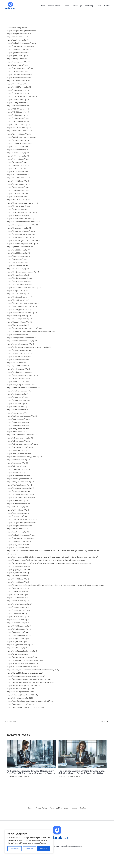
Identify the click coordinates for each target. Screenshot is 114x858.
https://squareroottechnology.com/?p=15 (24, 456)
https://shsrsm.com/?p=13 (18, 441)
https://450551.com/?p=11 (18, 156)
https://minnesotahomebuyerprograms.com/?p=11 (29, 347)
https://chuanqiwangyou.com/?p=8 (22, 657)
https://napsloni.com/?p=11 (19, 356)
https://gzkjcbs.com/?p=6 (18, 544)
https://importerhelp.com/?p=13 (21, 231)
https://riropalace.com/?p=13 (19, 400)
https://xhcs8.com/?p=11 (17, 516)
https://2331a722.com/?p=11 (19, 127)
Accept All (43, 849)
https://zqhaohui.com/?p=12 (19, 74)
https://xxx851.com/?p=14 (18, 40)
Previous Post (9, 721)
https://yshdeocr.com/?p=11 (19, 541)
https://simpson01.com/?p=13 (20, 447)
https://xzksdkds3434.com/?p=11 (21, 535)
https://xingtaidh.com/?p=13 (19, 525)
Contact (83, 808)
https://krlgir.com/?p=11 (17, 290)
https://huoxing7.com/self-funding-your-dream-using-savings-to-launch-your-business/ (46, 560)
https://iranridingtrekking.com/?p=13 (23, 240)
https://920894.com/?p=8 (18, 632)
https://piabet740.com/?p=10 (19, 372)
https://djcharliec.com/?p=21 (19, 604)
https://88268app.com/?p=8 (19, 626)
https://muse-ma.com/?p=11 (19, 350)
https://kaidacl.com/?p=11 (18, 275)
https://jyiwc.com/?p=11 (17, 259)
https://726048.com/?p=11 (18, 190)
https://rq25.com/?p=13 (17, 403)
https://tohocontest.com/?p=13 (20, 494)
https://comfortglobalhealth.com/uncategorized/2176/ (30, 701)
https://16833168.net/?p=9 (18, 610)
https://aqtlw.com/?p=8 (17, 641)
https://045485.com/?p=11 (18, 84)
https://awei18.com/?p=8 (17, 654)
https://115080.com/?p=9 (17, 591)
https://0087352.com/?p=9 (18, 576)
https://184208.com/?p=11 (18, 112)
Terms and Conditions (59, 808)
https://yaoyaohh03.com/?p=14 (20, 46)
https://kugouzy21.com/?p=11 (19, 297)
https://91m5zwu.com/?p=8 (19, 629)
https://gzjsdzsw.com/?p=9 (18, 566)
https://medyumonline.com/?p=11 (21, 337)
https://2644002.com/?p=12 (19, 134)
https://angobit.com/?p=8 (18, 638)
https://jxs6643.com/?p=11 (18, 256)
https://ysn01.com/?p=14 (17, 55)
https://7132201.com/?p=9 (18, 623)
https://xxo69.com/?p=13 (17, 529)
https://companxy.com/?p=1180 (20, 704)
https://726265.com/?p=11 (18, 193)
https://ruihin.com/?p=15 (18, 410)
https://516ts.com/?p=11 (17, 162)
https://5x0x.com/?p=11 (17, 168)
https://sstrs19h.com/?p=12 (18, 460)
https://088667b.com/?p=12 (19, 87)
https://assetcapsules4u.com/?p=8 (22, 651)
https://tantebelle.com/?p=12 (19, 485)
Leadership (13, 27)
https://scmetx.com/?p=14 (18, 419)
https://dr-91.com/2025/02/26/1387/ (22, 666)
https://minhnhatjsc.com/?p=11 (20, 344)
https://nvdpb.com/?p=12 (18, 359)
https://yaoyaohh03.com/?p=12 (20, 538)
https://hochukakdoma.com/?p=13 (22, 218)
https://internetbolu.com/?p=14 (20, 237)
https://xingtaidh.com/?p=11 (19, 34)
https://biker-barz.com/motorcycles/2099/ (25, 660)
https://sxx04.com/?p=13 (17, 472)
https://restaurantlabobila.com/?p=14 (23, 388)
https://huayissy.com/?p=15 (19, 228)
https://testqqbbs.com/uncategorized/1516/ (26, 676)
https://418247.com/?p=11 (18, 153)
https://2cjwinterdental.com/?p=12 (22, 137)
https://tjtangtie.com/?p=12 (19, 491)
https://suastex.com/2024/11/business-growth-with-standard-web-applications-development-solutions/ (52, 557)
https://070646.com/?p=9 (18, 579)
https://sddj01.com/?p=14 (18, 428)
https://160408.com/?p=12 (18, 109)
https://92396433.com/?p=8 (19, 635)
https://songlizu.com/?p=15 (19, 453)
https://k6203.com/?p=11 (17, 265)
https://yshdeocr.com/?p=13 (19, 49)
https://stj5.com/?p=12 (16, 466)
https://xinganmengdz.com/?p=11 (21, 522)
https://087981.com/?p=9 (18, 588)
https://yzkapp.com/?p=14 (18, 59)
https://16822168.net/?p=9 (18, 607)
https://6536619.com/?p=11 (18, 178)
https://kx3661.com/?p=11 (18, 300)
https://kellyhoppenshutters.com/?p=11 (24, 287)
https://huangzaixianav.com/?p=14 (22, 225)
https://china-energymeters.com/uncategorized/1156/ (30, 682)
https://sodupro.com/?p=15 (18, 450)
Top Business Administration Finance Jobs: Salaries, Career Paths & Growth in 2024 (81, 772)
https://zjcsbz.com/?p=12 (18, 71)
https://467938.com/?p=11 (18, 159)
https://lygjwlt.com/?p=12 (18, 325)
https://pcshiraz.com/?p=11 (18, 369)
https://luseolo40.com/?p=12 (19, 322)
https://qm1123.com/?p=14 (18, 378)
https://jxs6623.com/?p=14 (18, 250)
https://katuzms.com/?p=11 (19, 281)
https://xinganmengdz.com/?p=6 (21, 30)
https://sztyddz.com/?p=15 (18, 475)
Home (30, 808)
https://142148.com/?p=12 (18, 106)
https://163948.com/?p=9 (18, 601)
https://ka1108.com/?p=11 (18, 269)
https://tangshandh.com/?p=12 (20, 482)
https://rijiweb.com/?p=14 (18, 394)
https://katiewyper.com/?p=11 (19, 278)
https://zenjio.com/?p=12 (17, 65)
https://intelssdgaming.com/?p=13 (22, 234)
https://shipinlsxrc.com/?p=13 (20, 438)
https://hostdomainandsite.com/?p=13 (24, 222)
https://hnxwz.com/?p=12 (18, 215)
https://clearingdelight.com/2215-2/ (22, 695)
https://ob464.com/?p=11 (17, 363)
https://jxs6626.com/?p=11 (18, 253)
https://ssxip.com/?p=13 (17, 463)
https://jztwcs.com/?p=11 (17, 262)
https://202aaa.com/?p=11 (18, 121)
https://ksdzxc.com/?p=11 (18, 294)
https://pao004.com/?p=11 (18, 366)
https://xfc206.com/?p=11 (18, 513)
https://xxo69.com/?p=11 (17, 37)
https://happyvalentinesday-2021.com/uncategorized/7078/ (33, 670)
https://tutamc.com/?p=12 (18, 504)
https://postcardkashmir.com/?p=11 (22, 375)
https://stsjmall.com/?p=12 (18, 469)
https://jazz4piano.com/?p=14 (20, 247)
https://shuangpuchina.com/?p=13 (22, 444)
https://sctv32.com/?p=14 (18, 422)
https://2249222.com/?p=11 (18, 124)
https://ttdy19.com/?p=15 (17, 500)
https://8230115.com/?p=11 (18, 200)
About (74, 808)
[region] (28, 842)
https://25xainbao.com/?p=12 (19, 131)
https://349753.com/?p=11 (18, 146)
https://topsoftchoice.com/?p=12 (21, 497)
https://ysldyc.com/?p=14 (18, 52)
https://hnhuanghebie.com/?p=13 (22, 212)
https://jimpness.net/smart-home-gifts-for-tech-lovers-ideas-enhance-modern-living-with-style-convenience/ (55, 585)
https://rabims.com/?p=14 (18, 381)
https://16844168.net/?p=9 (18, 613)
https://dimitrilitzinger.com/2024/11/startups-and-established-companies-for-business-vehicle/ (49, 563)
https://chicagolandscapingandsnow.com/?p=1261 (29, 679)
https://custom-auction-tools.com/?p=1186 (25, 707)
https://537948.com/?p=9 (18, 547)
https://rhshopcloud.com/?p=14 (20, 391)
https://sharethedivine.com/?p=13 (22, 435)
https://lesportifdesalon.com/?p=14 (22, 312)
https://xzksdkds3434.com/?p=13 (21, 43)
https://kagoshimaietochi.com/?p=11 (23, 272)
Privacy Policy (41, 808)
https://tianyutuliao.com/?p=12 (20, 488)
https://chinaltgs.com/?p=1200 (20, 692)
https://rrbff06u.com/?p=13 (18, 406)
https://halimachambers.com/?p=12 (22, 203)
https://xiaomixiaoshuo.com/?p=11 (22, 519)
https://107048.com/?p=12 (18, 90)
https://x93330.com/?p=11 (18, 510)
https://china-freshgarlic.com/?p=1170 (23, 685)
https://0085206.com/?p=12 (19, 77)
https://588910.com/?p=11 (18, 165)
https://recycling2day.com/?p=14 (21, 384)
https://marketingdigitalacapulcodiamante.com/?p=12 (31, 331)
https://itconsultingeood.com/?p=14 (22, 243)
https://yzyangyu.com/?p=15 (19, 569)
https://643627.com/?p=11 (18, 174)
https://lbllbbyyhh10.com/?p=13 (20, 309)
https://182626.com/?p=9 (18, 616)
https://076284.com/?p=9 (18, 582)
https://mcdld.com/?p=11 (17, 334)
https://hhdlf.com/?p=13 (17, 209)
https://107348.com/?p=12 (18, 93)
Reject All (29, 849)
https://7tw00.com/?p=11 (17, 196)
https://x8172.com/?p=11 (17, 507)
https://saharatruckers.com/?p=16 (22, 416)
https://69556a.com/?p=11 (18, 187)
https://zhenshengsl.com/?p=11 (20, 68)
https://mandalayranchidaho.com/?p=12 (24, 328)
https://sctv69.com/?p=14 (18, 425)
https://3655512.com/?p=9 (18, 619)
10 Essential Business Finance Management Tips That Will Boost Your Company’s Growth (31, 772)
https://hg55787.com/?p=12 (19, 206)
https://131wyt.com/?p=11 (17, 102)
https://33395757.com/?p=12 (19, 143)
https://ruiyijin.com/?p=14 (18, 413)
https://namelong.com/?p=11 (19, 353)
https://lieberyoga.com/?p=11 (19, 319)
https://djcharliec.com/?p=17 (19, 572)
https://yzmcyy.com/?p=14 (18, 62)
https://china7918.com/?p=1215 (20, 688)
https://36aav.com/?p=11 (17, 149)
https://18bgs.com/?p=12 (17, 115)
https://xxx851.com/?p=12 (18, 532)
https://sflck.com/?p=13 (17, 431)
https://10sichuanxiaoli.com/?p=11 (22, 96)
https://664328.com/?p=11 (18, 181)
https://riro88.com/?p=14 (17, 397)
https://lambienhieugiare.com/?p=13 (23, 303)
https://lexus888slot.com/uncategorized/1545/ (27, 673)
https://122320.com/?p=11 (18, 99)
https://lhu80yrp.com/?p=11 (19, 315)
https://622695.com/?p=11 (18, 171)
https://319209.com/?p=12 (18, 140)
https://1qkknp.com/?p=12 (18, 118)
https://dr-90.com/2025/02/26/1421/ (22, 663)
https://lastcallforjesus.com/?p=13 (22, 306)
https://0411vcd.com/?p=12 (18, 81)
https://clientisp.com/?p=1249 (20, 698)
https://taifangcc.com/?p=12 (19, 478)
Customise (14, 849)
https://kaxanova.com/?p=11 (19, 284)
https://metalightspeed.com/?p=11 (22, 341)
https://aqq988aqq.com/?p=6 (20, 645)
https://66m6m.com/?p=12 (18, 184)
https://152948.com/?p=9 (17, 594)
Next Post (106, 721)
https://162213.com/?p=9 (17, 597)
